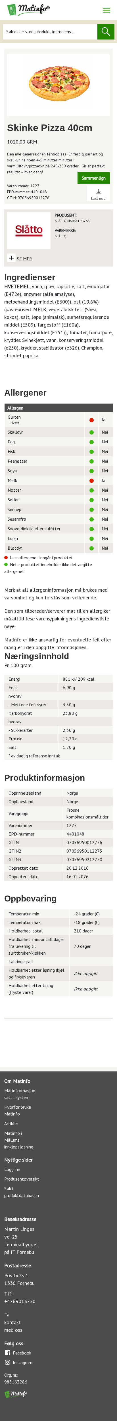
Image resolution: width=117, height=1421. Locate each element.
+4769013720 (19, 1301)
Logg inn (12, 1169)
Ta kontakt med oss (13, 1322)
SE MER (24, 258)
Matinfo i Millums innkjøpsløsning (18, 1140)
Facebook (22, 1353)
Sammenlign (94, 178)
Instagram (22, 1362)
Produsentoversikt (21, 1179)
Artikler (11, 1123)
